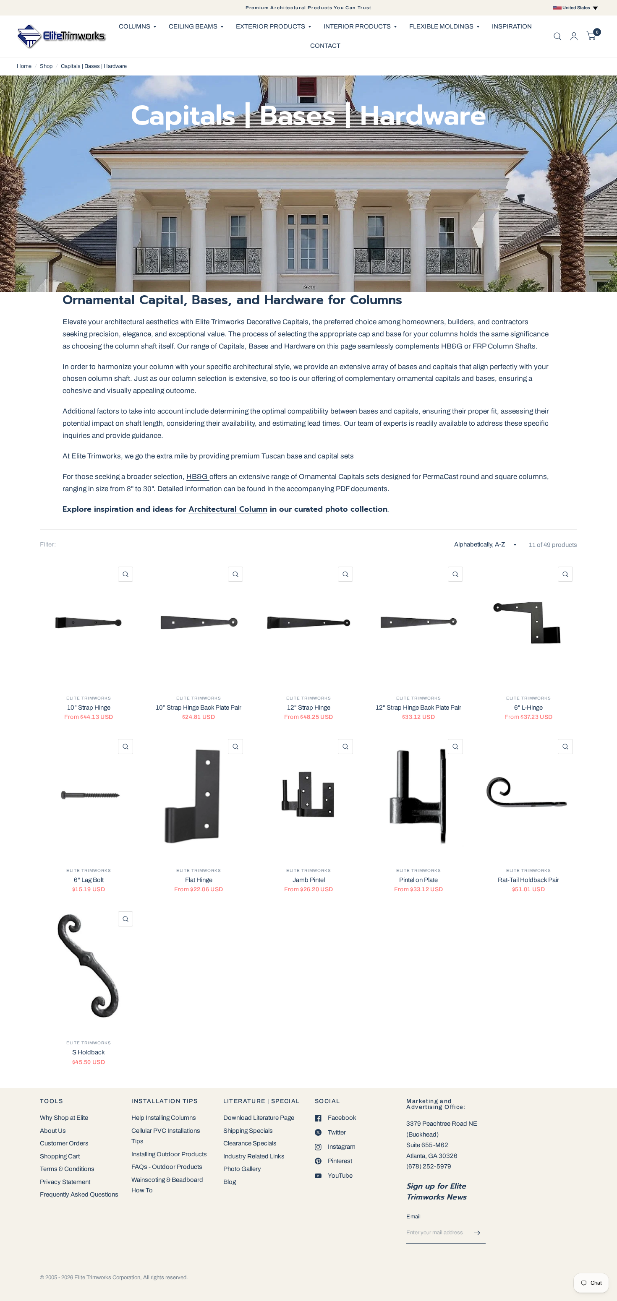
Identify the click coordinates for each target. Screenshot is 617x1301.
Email (413, 1217)
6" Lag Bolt (89, 880)
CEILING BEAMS (193, 26)
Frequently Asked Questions (79, 1194)
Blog (229, 1182)
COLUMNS (134, 26)
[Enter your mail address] (477, 1233)
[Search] (557, 36)
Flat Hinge (198, 880)
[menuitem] (137, 26)
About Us (53, 1130)
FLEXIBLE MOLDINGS (441, 26)
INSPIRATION (512, 26)
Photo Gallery (242, 1169)
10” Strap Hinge (88, 707)
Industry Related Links (254, 1156)
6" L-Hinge (528, 707)
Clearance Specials (250, 1143)
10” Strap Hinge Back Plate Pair (198, 707)
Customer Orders (64, 1143)
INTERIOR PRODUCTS (357, 26)
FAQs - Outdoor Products (166, 1166)
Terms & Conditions (67, 1169)
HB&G (452, 346)
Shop (46, 66)
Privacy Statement (65, 1182)
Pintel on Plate (418, 880)
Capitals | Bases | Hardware (94, 66)
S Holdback (88, 1052)
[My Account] (574, 36)
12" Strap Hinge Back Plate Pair (418, 707)
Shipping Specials (248, 1130)
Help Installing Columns (163, 1117)
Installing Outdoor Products (169, 1154)
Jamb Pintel (309, 880)
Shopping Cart (60, 1156)
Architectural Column (227, 509)
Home (24, 66)
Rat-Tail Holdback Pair (528, 880)
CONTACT (325, 45)
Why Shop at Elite (64, 1117)
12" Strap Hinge (308, 707)
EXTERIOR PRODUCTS (270, 26)
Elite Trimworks (88, 698)
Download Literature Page (258, 1117)
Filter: (48, 544)
